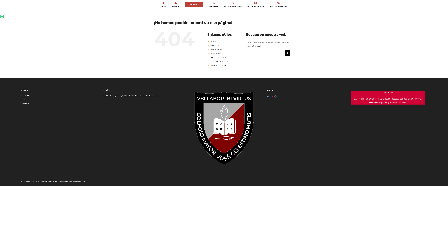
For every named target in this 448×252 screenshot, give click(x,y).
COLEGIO (215, 46)
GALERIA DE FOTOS (219, 61)
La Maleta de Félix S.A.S (77, 181)
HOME (213, 42)
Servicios (25, 103)
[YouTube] (272, 96)
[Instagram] (275, 96)
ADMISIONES (216, 50)
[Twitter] (268, 96)
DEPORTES (215, 53)
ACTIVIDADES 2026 (219, 57)
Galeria (24, 99)
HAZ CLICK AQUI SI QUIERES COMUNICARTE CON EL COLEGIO (131, 96)
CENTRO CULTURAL (219, 65)
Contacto (25, 96)
